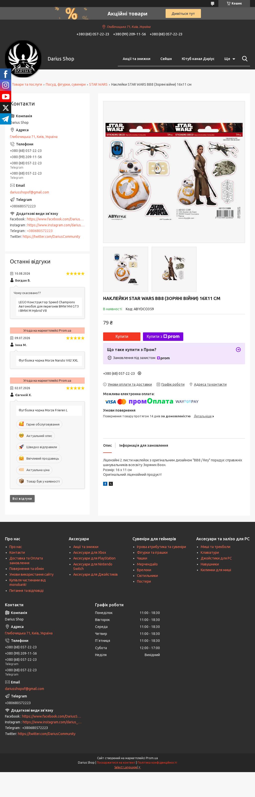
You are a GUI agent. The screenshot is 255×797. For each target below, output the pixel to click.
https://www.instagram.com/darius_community (63, 225)
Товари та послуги (27, 84)
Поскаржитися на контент (116, 762)
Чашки (142, 558)
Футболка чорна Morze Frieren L (43, 410)
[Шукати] (244, 59)
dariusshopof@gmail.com (29, 192)
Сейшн (166, 59)
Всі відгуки (22, 498)
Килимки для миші (216, 570)
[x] (111, 485)
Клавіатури (210, 552)
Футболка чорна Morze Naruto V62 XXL (48, 360)
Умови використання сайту (31, 574)
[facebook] (105, 485)
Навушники (210, 564)
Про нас (15, 547)
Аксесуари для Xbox (89, 552)
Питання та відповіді (26, 591)
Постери (144, 581)
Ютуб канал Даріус (198, 59)
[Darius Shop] (23, 58)
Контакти (17, 552)
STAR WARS (98, 84)
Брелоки (144, 570)
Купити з (154, 336)
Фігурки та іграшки (152, 552)
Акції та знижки (136, 59)
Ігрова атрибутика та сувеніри (161, 547)
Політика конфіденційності (157, 762)
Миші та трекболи (215, 547)
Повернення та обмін (26, 569)
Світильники (147, 576)
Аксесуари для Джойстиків (95, 574)
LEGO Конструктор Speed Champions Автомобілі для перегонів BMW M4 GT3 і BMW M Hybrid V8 (49, 306)
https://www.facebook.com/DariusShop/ (58, 219)
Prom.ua (152, 758)
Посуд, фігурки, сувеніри (66, 84)
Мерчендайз (147, 564)
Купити (122, 336)
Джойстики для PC (216, 558)
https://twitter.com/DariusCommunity (51, 237)
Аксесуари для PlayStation (94, 558)
